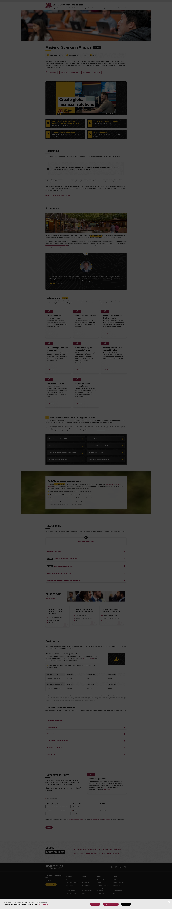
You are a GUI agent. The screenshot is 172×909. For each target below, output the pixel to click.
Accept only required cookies (111, 904)
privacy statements (43, 904)
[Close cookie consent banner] (169, 902)
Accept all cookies (95, 904)
